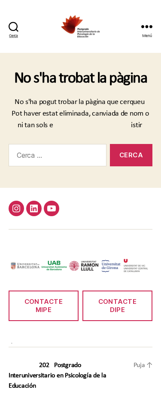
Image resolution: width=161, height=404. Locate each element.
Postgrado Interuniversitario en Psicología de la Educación (57, 375)
